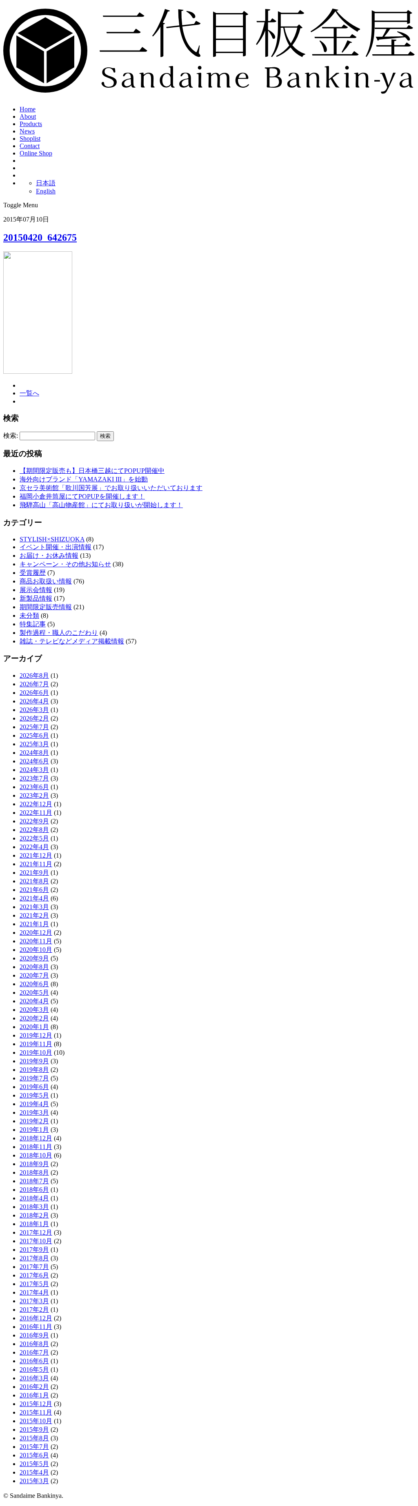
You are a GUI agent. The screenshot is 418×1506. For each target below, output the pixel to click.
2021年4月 (34, 898)
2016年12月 (36, 1318)
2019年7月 (34, 1078)
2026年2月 (34, 718)
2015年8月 (34, 1438)
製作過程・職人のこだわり (59, 632)
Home (28, 109)
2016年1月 (34, 1395)
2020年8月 (34, 966)
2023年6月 (34, 786)
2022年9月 (34, 821)
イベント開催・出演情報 (55, 546)
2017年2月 (34, 1309)
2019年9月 (34, 1061)
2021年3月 (34, 906)
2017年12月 (36, 1232)
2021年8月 (34, 881)
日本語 (46, 183)
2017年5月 (34, 1283)
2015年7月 (34, 1446)
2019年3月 (34, 1112)
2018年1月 (34, 1223)
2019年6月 (34, 1086)
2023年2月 (34, 795)
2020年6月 (34, 983)
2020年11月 (36, 941)
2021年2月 (34, 915)
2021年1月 (34, 923)
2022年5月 (34, 838)
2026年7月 (34, 684)
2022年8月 (34, 829)
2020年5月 (34, 992)
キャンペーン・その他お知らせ (65, 564)
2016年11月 (36, 1326)
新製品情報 (36, 598)
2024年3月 (34, 769)
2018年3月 (34, 1206)
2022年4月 (34, 846)
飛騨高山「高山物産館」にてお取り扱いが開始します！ (101, 504)
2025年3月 (34, 744)
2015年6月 (34, 1455)
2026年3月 (34, 709)
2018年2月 (34, 1215)
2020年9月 (34, 958)
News (27, 131)
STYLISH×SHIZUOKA (52, 539)
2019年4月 (34, 1103)
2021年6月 (34, 889)
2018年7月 (34, 1181)
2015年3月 (34, 1480)
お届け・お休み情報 (49, 555)
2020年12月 (36, 932)
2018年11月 (36, 1146)
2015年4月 (34, 1472)
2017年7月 (34, 1266)
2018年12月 (36, 1138)
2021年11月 (36, 864)
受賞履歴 (33, 572)
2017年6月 (34, 1275)
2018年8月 (34, 1172)
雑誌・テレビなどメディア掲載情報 (72, 641)
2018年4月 (34, 1198)
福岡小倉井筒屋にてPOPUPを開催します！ (82, 496)
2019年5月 (34, 1095)
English (46, 191)
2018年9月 (34, 1163)
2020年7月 (34, 975)
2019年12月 (36, 1035)
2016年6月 (34, 1360)
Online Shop (36, 153)
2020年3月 (34, 1009)
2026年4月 (34, 701)
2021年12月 (36, 855)
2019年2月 (34, 1121)
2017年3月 (34, 1301)
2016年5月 (34, 1369)
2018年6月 (34, 1189)
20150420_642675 (40, 237)
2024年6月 (34, 761)
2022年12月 (36, 804)
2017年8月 (34, 1258)
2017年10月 (36, 1241)
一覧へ (29, 393)
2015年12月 (36, 1403)
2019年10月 (36, 1052)
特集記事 (33, 624)
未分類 (29, 615)
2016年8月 (34, 1343)
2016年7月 (34, 1352)
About (28, 116)
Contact (30, 145)
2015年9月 (34, 1429)
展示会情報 (36, 589)
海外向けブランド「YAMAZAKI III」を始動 (84, 479)
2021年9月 (34, 872)
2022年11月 (36, 812)
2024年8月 (34, 752)
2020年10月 (36, 949)
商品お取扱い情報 (46, 581)
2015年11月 (36, 1412)
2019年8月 (34, 1069)
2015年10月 (36, 1420)
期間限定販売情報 (46, 606)
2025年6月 (34, 735)
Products (31, 123)
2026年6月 (34, 692)
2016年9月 (34, 1335)
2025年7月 (34, 726)
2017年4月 (34, 1292)
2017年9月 (34, 1249)
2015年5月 (34, 1463)
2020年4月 (34, 1001)
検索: (10, 435)
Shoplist (30, 138)
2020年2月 (34, 1018)
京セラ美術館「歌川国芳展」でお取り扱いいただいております (111, 487)
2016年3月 (34, 1378)
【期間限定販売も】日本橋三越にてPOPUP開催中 (92, 470)
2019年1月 (34, 1129)
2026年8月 (34, 675)
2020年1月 (34, 1026)
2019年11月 (36, 1043)
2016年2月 (34, 1386)
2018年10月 (36, 1155)
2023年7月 (34, 778)
